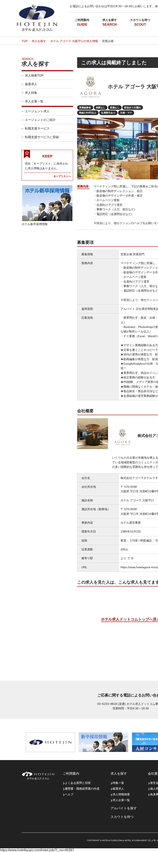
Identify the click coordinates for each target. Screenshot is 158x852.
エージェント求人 (37, 111)
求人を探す (109, 20)
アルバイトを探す (123, 808)
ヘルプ (69, 794)
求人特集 (31, 92)
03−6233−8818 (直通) (111, 703)
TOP (25, 41)
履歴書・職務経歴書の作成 (82, 788)
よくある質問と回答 (78, 782)
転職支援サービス (37, 128)
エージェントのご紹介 (40, 119)
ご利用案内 (82, 20)
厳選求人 (31, 84)
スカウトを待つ (140, 20)
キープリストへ (62, 176)
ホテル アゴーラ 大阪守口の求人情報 (74, 41)
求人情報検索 (121, 794)
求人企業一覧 (34, 101)
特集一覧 (118, 782)
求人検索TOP (34, 75)
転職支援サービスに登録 (42, 137)
